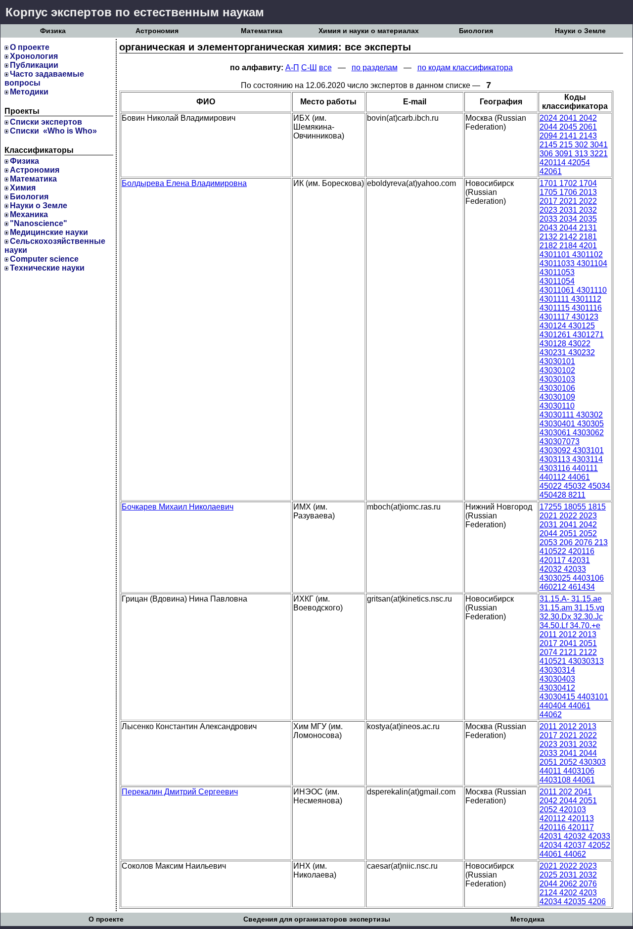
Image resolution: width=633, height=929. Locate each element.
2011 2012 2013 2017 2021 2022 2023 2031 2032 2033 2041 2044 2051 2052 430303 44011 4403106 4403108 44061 (573, 753)
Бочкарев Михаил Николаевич (177, 507)
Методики (29, 92)
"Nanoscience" (38, 223)
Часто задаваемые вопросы (44, 78)
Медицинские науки (49, 232)
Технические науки (47, 268)
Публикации (34, 65)
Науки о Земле (580, 31)
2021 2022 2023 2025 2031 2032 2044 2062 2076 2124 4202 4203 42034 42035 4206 (573, 884)
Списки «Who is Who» (53, 131)
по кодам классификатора (465, 67)
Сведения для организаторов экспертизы (316, 919)
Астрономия (157, 31)
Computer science (44, 259)
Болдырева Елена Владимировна (184, 183)
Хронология (34, 56)
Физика (53, 31)
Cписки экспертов (46, 122)
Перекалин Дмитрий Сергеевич (180, 792)
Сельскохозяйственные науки (54, 245)
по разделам (375, 67)
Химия (23, 188)
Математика (261, 31)
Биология (476, 31)
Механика (29, 214)
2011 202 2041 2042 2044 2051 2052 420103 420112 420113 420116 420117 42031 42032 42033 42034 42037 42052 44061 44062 (575, 823)
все (325, 67)
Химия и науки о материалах (368, 31)
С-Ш (309, 67)
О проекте (29, 47)
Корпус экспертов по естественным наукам (134, 12)
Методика (527, 919)
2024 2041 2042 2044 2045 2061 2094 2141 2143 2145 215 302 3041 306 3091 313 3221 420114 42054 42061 (574, 145)
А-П (292, 67)
